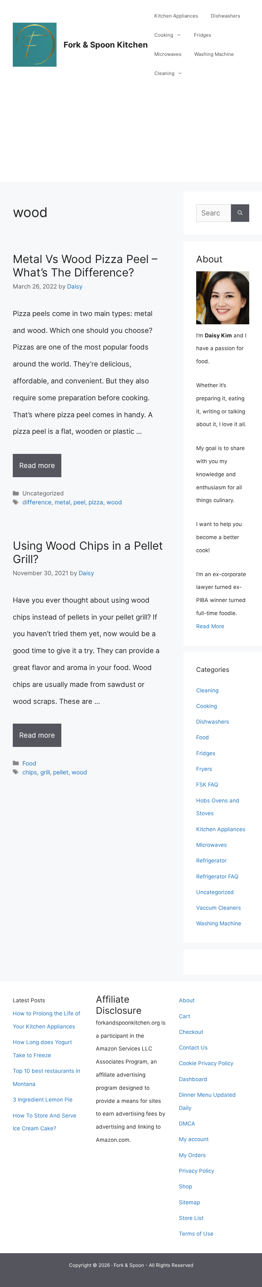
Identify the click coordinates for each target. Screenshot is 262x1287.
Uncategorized (215, 892)
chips (29, 772)
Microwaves (167, 54)
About (187, 1000)
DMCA (187, 1123)
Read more (37, 465)
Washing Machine (214, 54)
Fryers (204, 769)
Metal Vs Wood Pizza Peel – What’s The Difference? (85, 265)
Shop (185, 1186)
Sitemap (189, 1202)
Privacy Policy (196, 1171)
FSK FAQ (207, 784)
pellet (60, 772)
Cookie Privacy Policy (206, 1063)
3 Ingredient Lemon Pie (43, 1099)
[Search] (240, 213)
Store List (191, 1218)
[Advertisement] (131, 137)
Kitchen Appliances (176, 16)
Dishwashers (225, 16)
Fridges (202, 35)
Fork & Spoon (129, 1265)
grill (45, 772)
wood (114, 502)
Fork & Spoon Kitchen (106, 44)
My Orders (192, 1155)
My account (194, 1139)
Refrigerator (211, 860)
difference (36, 502)
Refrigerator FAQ (217, 876)
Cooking (163, 35)
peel (79, 502)
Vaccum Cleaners (218, 908)
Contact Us (193, 1047)
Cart (184, 1016)
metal (62, 502)
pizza (96, 502)
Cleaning (164, 73)
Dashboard (193, 1079)
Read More (210, 626)
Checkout (191, 1032)
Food (29, 763)
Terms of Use (196, 1234)
